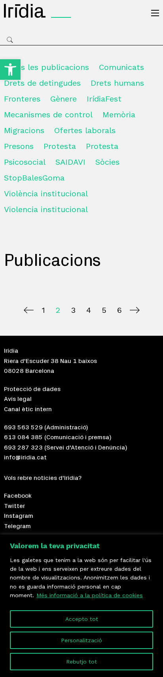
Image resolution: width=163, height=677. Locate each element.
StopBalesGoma (34, 177)
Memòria (118, 114)
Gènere (63, 98)
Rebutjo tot (81, 661)
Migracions (24, 130)
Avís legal (18, 399)
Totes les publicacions (46, 67)
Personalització (81, 640)
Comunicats (121, 67)
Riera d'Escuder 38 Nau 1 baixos (50, 361)
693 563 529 (23, 427)
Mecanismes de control (48, 114)
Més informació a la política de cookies (89, 595)
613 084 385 (23, 437)
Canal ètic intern (28, 409)
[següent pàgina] (135, 310)
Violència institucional (46, 193)
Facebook (18, 496)
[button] (10, 69)
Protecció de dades (32, 389)
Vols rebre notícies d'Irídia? (43, 478)
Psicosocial (24, 162)
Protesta (60, 146)
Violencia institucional (46, 209)
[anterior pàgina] (29, 310)
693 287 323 (23, 447)
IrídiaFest (104, 98)
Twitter (14, 506)
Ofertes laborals (85, 130)
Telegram (17, 526)
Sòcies (107, 162)
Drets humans (117, 83)
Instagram (18, 516)
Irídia (11, 351)
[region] (81, 605)
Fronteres (22, 98)
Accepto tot (81, 619)
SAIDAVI (70, 162)
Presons (19, 146)
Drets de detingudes (42, 83)
